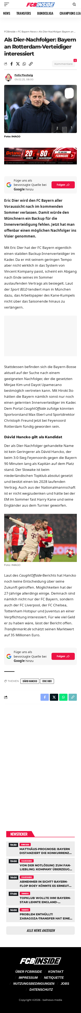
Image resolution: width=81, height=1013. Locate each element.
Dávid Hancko (30, 681)
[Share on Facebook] (11, 64)
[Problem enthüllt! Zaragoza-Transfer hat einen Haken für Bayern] (40, 914)
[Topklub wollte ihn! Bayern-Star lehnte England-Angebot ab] (40, 897)
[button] (7, 4)
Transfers (24, 893)
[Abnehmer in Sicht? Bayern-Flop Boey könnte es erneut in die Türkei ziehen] (40, 881)
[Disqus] (40, 761)
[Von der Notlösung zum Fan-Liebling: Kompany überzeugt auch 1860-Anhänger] (40, 865)
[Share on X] (18, 64)
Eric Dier (47, 681)
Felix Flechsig (24, 75)
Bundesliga (25, 844)
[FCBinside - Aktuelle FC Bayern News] (40, 4)
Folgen (61, 184)
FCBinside (10, 31)
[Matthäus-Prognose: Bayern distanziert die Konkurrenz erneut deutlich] (40, 848)
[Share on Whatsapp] (24, 64)
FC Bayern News (27, 31)
